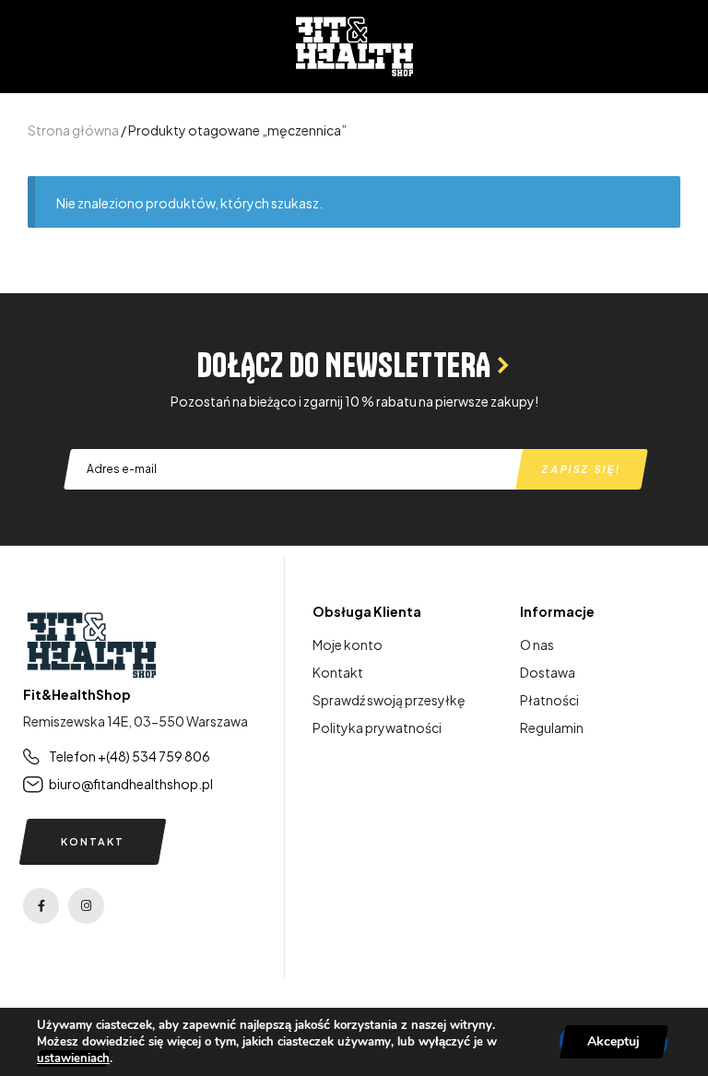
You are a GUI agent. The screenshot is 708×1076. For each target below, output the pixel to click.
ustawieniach (73, 1058)
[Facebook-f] (41, 906)
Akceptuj (613, 1041)
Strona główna (73, 130)
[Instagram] (86, 906)
